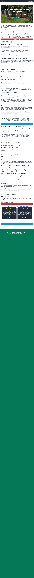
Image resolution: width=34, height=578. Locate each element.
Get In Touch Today (17, 39)
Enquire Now (17, 226)
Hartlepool (8, 202)
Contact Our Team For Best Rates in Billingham (17, 124)
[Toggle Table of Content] (10, 41)
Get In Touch (30, 1)
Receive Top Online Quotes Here (17, 204)
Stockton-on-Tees (4, 202)
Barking (12, 202)
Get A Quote (17, 17)
